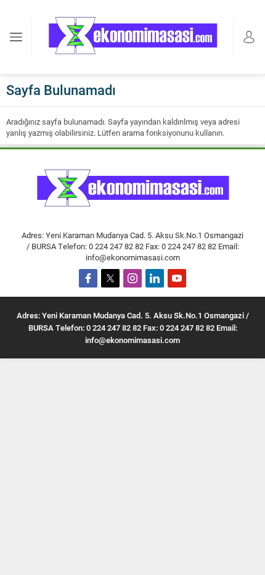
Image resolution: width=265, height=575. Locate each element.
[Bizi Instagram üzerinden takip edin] (132, 278)
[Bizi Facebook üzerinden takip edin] (88, 278)
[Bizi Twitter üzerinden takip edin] (110, 278)
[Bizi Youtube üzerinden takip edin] (177, 278)
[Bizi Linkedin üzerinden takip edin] (154, 278)
